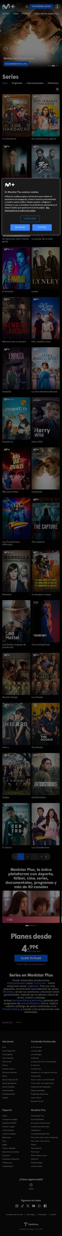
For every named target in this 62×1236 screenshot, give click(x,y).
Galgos (5, 797)
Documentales (8, 1090)
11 (41, 856)
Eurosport (6, 1155)
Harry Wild (37, 441)
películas (37, 1000)
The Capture (38, 542)
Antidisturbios (39, 797)
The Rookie (37, 747)
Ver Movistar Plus (37, 1116)
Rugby (4, 1145)
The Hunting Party (41, 644)
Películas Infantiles (9, 1072)
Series (5, 13)
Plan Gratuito (36, 1148)
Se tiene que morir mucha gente (15, 240)
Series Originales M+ (10, 1080)
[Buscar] (27, 6)
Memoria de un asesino (14, 341)
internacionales (16, 983)
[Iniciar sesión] (57, 6)
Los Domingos (36, 1054)
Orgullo (5, 1098)
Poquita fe (7, 441)
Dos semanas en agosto (44, 138)
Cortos (4, 1065)
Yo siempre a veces (41, 594)
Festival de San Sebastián (41, 1087)
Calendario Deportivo (10, 1159)
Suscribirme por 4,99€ (16, 64)
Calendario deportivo (46, 13)
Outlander (37, 491)
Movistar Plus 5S (37, 1101)
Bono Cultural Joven (39, 1155)
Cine (15, 13)
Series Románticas (9, 1083)
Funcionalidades (37, 1119)
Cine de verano (8, 1069)
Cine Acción (7, 1062)
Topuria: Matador (9, 1148)
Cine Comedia (7, 1058)
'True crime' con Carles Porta (42, 1083)
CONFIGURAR (30, 219)
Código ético (36, 1130)
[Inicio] (8, 6)
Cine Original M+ (8, 1051)
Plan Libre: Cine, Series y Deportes (44, 1137)
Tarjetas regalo (37, 1163)
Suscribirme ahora (41, 6)
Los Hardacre (9, 138)
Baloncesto (6, 1137)
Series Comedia (8, 1087)
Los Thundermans (41, 847)
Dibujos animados (38, 1090)
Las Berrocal (36, 1069)
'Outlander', (40, 983)
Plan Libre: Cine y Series (40, 1141)
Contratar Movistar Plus (40, 1134)
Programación (7, 1166)
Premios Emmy (10, 1008)
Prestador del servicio (14, 1215)
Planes (33, 1145)
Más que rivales (10, 491)
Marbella (7, 594)
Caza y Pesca (36, 1098)
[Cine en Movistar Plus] (31, 907)
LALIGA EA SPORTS (9, 1123)
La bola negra (36, 1051)
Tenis (4, 1141)
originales (32, 985)
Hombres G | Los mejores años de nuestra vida (44, 1074)
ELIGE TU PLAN (31, 958)
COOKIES (53, 1215)
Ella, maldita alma (41, 341)
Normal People (10, 697)
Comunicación (36, 1166)
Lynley (35, 291)
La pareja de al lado (42, 239)
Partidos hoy (7, 1163)
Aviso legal (30, 1215)
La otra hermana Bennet (44, 391)
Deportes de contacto (10, 1152)
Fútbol (26, 13)
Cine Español (7, 1054)
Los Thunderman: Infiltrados (11, 543)
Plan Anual (35, 1152)
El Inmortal (7, 291)
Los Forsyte (37, 697)
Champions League (9, 1119)
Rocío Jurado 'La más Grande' (43, 1080)
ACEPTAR (42, 227)
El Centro (7, 847)
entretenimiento (30, 1003)
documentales (20, 1000)
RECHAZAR (20, 227)
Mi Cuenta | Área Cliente (40, 1123)
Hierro (5, 747)
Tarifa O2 (34, 1159)
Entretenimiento (8, 1094)
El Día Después (8, 1130)
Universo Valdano (9, 1134)
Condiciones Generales (40, 1127)
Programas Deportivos (39, 1094)
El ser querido (36, 1047)
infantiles (8, 991)
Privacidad (42, 1215)
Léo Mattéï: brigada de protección (14, 646)
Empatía (6, 391)
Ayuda (31, 1189)
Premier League (8, 1127)
